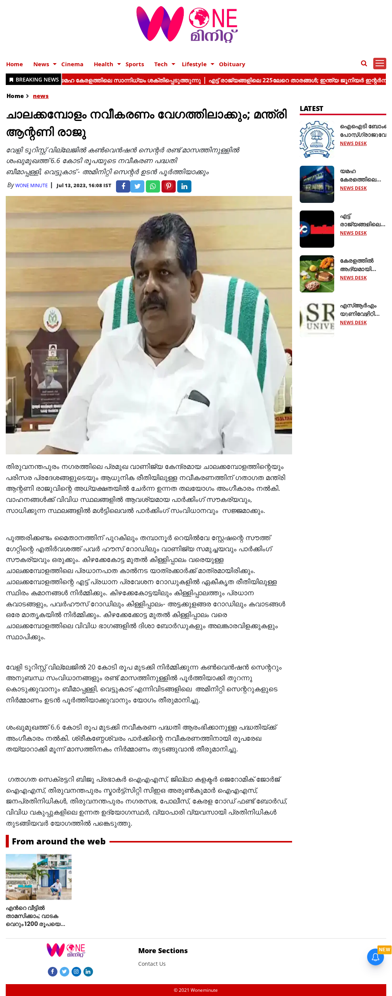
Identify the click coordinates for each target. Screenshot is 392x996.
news (41, 96)
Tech (161, 64)
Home (14, 64)
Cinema (72, 64)
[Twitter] (64, 971)
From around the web (59, 841)
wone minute (31, 185)
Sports (135, 64)
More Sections (163, 950)
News (41, 64)
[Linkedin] (88, 971)
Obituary (232, 64)
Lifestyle (194, 64)
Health (103, 64)
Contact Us (152, 963)
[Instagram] (76, 971)
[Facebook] (52, 971)
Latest (312, 108)
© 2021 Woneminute (196, 990)
